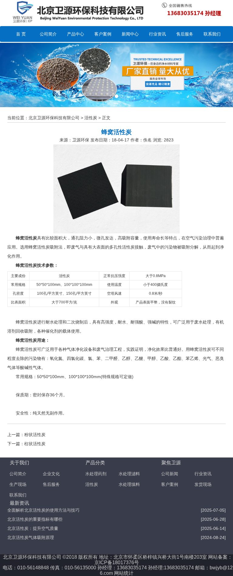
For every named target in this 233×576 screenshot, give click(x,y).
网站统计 (123, 573)
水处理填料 (129, 484)
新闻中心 (130, 34)
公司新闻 (169, 473)
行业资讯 (157, 34)
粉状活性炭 (35, 434)
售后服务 (184, 34)
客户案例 (102, 34)
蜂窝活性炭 (26, 237)
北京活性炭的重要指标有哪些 (34, 519)
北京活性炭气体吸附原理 (30, 537)
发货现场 (202, 484)
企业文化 (51, 473)
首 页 (21, 34)
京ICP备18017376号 (116, 562)
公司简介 (48, 34)
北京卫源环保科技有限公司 (54, 117)
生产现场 (17, 484)
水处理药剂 (95, 473)
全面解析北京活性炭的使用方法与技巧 (43, 510)
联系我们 (212, 34)
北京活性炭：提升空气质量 (32, 528)
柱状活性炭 (35, 443)
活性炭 (90, 117)
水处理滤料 (129, 473)
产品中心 (75, 34)
